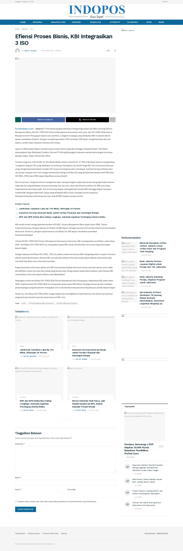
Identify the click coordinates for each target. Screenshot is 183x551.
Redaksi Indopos (34, 533)
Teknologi (95, 22)
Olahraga (132, 22)
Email (18, 489)
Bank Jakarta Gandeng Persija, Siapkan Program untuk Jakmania (152, 280)
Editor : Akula (29, 410)
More (161, 22)
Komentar (20, 443)
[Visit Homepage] (97, 11)
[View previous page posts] (63, 419)
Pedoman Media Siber (50, 533)
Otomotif (115, 22)
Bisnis (32, 29)
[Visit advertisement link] (145, 333)
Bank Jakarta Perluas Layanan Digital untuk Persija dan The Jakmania (153, 264)
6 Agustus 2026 (41, 410)
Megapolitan (58, 22)
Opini (149, 22)
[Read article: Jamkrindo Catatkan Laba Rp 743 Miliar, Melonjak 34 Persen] (39, 333)
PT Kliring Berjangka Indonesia (41, 303)
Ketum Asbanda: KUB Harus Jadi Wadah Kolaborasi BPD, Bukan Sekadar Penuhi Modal (88, 404)
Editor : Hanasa (31, 50)
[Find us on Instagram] (21, 11)
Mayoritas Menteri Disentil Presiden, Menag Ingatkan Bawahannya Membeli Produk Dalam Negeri (147, 467)
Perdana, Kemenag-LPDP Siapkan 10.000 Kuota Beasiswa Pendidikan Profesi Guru (138, 449)
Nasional (37, 22)
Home (23, 22)
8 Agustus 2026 (95, 359)
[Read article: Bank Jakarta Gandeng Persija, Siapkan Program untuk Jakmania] (130, 281)
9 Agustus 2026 (44, 356)
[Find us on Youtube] (25, 11)
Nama (18, 477)
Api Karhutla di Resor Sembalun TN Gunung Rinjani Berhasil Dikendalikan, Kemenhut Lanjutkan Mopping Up (152, 298)
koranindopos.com (24, 128)
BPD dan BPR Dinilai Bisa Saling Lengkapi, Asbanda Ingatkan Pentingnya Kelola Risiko (62, 217)
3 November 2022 (47, 50)
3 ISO (24, 303)
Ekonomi (76, 22)
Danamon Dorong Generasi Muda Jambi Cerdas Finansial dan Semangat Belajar (59, 213)
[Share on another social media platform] (113, 119)
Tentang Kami (20, 533)
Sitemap (64, 533)
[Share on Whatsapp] (18, 119)
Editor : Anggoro (30, 356)
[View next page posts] (68, 419)
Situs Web (71, 489)
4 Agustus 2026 (146, 255)
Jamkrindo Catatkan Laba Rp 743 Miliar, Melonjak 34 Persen (49, 208)
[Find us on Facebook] (16, 11)
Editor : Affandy (81, 359)
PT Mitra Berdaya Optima (67, 303)
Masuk (165, 2)
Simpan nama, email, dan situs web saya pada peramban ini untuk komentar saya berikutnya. (57, 501)
